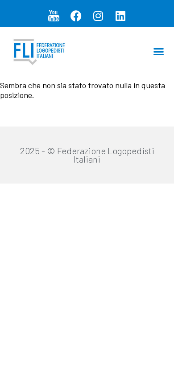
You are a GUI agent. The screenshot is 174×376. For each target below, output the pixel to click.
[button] (158, 51)
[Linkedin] (120, 15)
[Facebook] (76, 15)
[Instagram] (98, 15)
